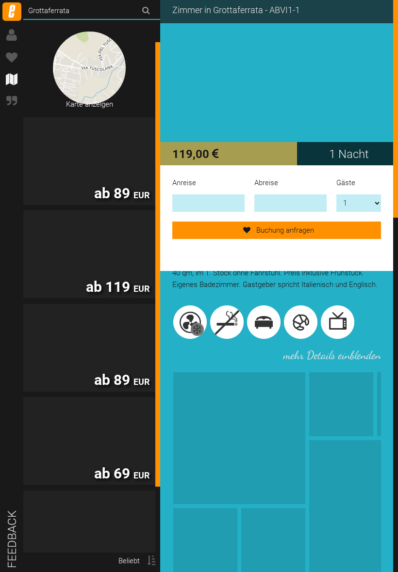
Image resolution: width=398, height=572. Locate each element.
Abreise (266, 182)
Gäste (345, 182)
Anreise (184, 182)
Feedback (12, 539)
